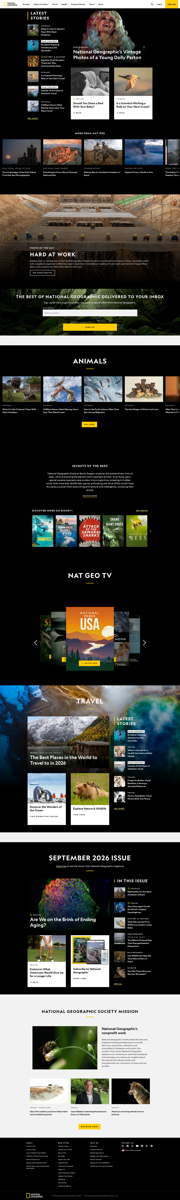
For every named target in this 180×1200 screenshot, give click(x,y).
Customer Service (96, 1149)
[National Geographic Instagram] (122, 1146)
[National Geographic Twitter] (132, 1146)
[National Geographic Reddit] (151, 1146)
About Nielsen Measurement (36, 1163)
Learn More (80, 978)
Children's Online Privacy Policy (37, 1156)
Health (64, 4)
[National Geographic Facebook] (127, 1146)
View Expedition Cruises (44, 816)
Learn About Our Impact (66, 1173)
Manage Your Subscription (99, 1156)
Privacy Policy (31, 1149)
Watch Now (90, 496)
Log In (159, 4)
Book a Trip (62, 1153)
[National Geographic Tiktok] (146, 1146)
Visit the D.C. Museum (65, 1166)
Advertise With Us (64, 1186)
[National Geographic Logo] (34, 1197)
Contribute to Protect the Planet (101, 1166)
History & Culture (41, 4)
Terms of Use (30, 1146)
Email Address (48, 308)
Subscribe (61, 866)
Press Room (62, 1183)
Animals (26, 4)
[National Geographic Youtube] (137, 1146)
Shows (92, 4)
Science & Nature (78, 4)
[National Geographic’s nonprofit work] (90, 1047)
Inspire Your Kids (64, 1159)
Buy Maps (61, 1156)
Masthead (61, 1179)
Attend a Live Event (65, 1149)
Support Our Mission (65, 1176)
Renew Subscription (97, 1153)
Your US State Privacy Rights (36, 1153)
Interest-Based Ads (33, 1159)
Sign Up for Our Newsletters (100, 1163)
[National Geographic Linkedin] (142, 1146)
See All (118, 984)
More (101, 4)
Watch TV (61, 1169)
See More (33, 118)
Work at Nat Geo (96, 1159)
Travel (54, 4)
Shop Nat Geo (63, 1163)
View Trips (79, 815)
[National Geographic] (10, 4)
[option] (21, 158)
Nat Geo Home (63, 1146)
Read (79, 113)
